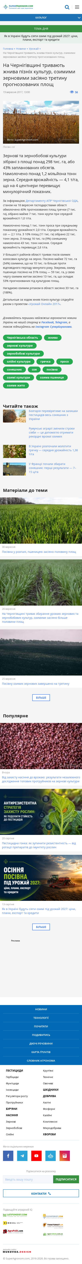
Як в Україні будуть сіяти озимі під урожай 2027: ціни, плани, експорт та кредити (41, 37)
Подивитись (41, 1035)
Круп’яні (48, 1070)
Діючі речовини (41, 1043)
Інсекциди (12, 1089)
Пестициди (14, 1070)
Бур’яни (11, 1109)
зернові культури (20, 345)
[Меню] (77, 7)
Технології (41, 1018)
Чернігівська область (22, 337)
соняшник (14, 369)
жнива (53, 337)
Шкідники (51, 1089)
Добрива (49, 1096)
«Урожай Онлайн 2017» (44, 304)
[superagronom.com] (18, 7)
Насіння (12, 1115)
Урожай (34, 48)
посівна (52, 369)
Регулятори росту (17, 1096)
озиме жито (16, 385)
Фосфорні (49, 1109)
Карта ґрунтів (41, 1052)
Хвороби (49, 1134)
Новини (21, 48)
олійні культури (18, 361)
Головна (8, 48)
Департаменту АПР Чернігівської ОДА (52, 201)
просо (64, 361)
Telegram (61, 322)
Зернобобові (14, 1128)
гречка (45, 361)
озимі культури (18, 377)
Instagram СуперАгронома (53, 327)
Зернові (11, 1121)
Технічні (48, 1077)
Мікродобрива (52, 1128)
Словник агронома (41, 1060)
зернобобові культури (23, 353)
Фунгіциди (12, 1083)
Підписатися (66, 1179)
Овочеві (48, 1083)
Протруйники (14, 1102)
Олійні (10, 1134)
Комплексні (50, 1121)
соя (34, 369)
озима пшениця (52, 377)
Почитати (41, 1026)
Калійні (47, 1115)
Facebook (47, 322)
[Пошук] (67, 7)
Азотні (47, 1102)
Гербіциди (12, 1077)
